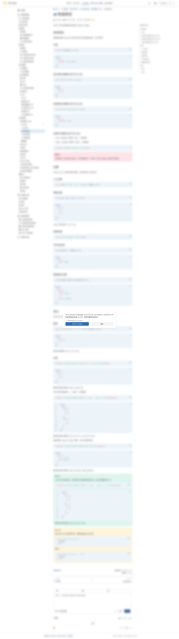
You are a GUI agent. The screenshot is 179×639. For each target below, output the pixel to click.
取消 (101, 324)
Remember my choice (75, 320)
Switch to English (77, 324)
